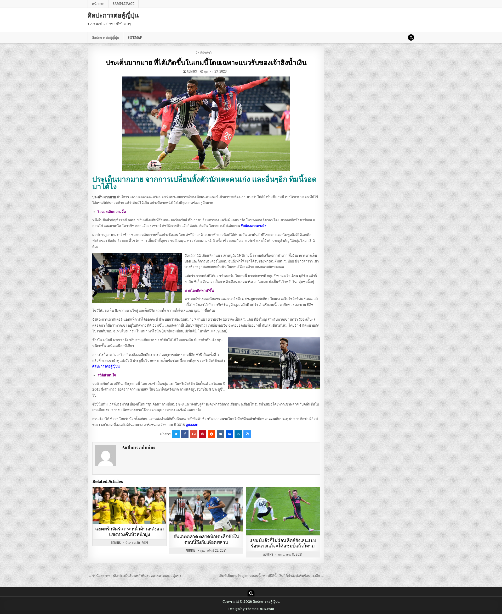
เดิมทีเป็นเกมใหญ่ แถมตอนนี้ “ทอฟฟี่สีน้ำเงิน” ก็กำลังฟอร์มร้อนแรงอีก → (271, 576)
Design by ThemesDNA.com (251, 609)
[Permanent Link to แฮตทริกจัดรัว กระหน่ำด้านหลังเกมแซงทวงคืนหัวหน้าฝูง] (129, 505)
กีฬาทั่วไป (207, 52)
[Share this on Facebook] (185, 434)
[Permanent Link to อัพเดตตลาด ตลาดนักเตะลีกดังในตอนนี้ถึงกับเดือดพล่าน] (206, 509)
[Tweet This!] (176, 434)
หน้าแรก (98, 4)
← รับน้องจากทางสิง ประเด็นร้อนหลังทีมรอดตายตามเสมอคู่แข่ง (134, 576)
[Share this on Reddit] (211, 434)
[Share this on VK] (220, 434)
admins (192, 71)
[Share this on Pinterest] (202, 434)
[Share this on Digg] (229, 434)
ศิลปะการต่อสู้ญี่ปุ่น (113, 15)
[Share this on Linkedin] (238, 434)
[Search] (411, 37)
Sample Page (123, 4)
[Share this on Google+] (193, 434)
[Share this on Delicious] (247, 434)
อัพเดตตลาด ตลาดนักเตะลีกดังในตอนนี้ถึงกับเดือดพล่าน (206, 539)
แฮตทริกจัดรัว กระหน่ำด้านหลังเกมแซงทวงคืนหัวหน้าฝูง (129, 531)
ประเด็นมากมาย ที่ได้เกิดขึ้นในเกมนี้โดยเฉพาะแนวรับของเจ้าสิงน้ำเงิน (206, 62)
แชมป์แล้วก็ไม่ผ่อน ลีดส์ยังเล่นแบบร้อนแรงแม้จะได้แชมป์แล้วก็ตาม (282, 543)
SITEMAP (135, 37)
